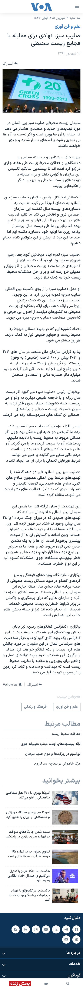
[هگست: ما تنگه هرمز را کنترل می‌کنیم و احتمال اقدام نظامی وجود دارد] (65, 876)
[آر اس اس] (15, 929)
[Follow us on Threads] (26, 929)
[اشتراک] (66, 939)
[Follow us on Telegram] (66, 929)
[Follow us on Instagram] (36, 929)
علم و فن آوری (67, 26)
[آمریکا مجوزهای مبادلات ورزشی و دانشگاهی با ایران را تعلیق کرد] (65, 817)
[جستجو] (68, 983)
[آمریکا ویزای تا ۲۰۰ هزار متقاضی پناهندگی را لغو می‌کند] (65, 798)
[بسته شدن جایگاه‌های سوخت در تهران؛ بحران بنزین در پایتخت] (65, 837)
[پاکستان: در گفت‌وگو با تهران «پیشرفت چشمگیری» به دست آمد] (65, 896)
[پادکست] (76, 939)
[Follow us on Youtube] (46, 929)
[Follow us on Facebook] (76, 929)
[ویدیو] (46, 983)
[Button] (10, 63)
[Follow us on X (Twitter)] (56, 929)
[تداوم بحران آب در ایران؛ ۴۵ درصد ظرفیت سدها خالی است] (65, 857)
